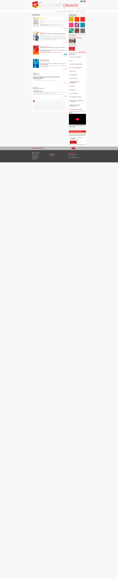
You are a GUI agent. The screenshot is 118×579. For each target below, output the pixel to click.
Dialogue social (74, 78)
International (82, 30)
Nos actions (77, 11)
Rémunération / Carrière (71, 19)
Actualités (60, 11)
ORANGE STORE (38, 74)
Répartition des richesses (76, 64)
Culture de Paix (74, 93)
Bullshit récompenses (76, 57)
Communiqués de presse (76, 96)
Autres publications (82, 51)
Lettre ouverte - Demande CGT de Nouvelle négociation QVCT (53, 33)
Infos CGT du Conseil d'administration (75, 105)
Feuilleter (72, 49)
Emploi (71, 25)
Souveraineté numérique (76, 67)
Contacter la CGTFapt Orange (73, 142)
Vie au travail (77, 19)
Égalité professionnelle (77, 25)
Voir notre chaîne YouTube (76, 131)
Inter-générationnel (77, 30)
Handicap (82, 25)
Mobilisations (74, 74)
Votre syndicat (82, 11)
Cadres (72, 86)
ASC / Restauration (71, 30)
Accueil (56, 11)
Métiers (64, 11)
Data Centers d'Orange (44, 60)
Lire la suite (64, 28)
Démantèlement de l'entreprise (74, 82)
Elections (73, 71)
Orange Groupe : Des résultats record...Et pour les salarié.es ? (52, 47)
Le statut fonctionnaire (76, 109)
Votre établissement (70, 11)
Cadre (82, 19)
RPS (72, 60)
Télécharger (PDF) (72, 48)
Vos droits (73, 89)
